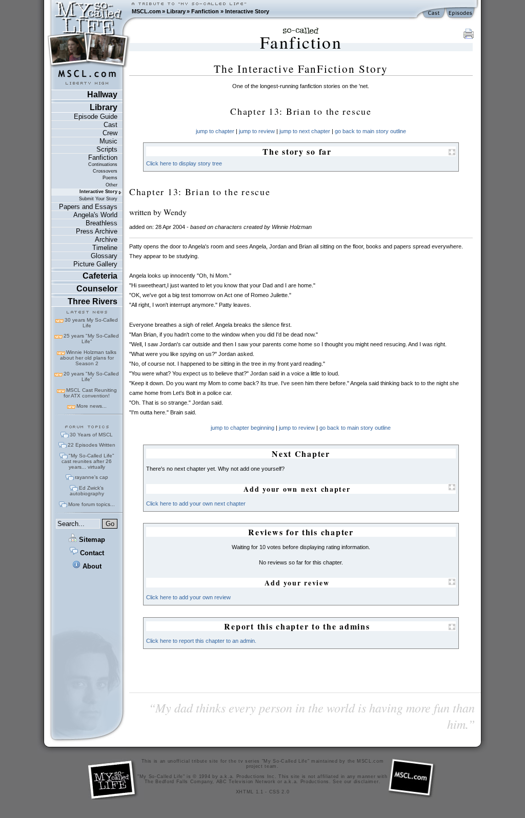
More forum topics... (91, 504)
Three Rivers (92, 301)
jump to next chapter (304, 131)
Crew (110, 133)
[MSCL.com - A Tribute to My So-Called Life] (89, 11)
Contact (91, 553)
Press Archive (96, 231)
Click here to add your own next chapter (196, 503)
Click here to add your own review (188, 597)
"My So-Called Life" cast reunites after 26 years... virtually (88, 461)
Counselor (96, 288)
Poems (110, 177)
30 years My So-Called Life (91, 322)
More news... (91, 406)
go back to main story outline (370, 131)
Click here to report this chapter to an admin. (201, 641)
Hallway (102, 94)
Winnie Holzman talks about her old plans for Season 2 (88, 357)
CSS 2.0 (279, 791)
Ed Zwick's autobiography (87, 490)
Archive (106, 239)
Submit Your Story (98, 198)
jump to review (257, 131)
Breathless (101, 223)
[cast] (434, 13)
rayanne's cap (91, 477)
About (91, 566)
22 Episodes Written (91, 445)
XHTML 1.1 (250, 791)
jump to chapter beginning (242, 428)
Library (176, 11)
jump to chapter (215, 131)
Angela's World (95, 215)
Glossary (104, 256)
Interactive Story (247, 11)
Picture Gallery (95, 264)
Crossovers (105, 171)
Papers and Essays (88, 207)
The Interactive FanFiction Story (301, 68)
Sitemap (91, 539)
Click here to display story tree (184, 163)
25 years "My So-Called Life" (91, 338)
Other (111, 184)
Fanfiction (205, 11)
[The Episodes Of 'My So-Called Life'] (461, 13)
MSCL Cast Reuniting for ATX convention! (90, 392)
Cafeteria (100, 275)
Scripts (106, 149)
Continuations (102, 164)
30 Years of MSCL (91, 434)
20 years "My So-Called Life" (91, 376)
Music (108, 141)
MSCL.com (146, 11)
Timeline (104, 247)
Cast (110, 125)
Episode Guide (95, 116)
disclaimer (366, 781)
